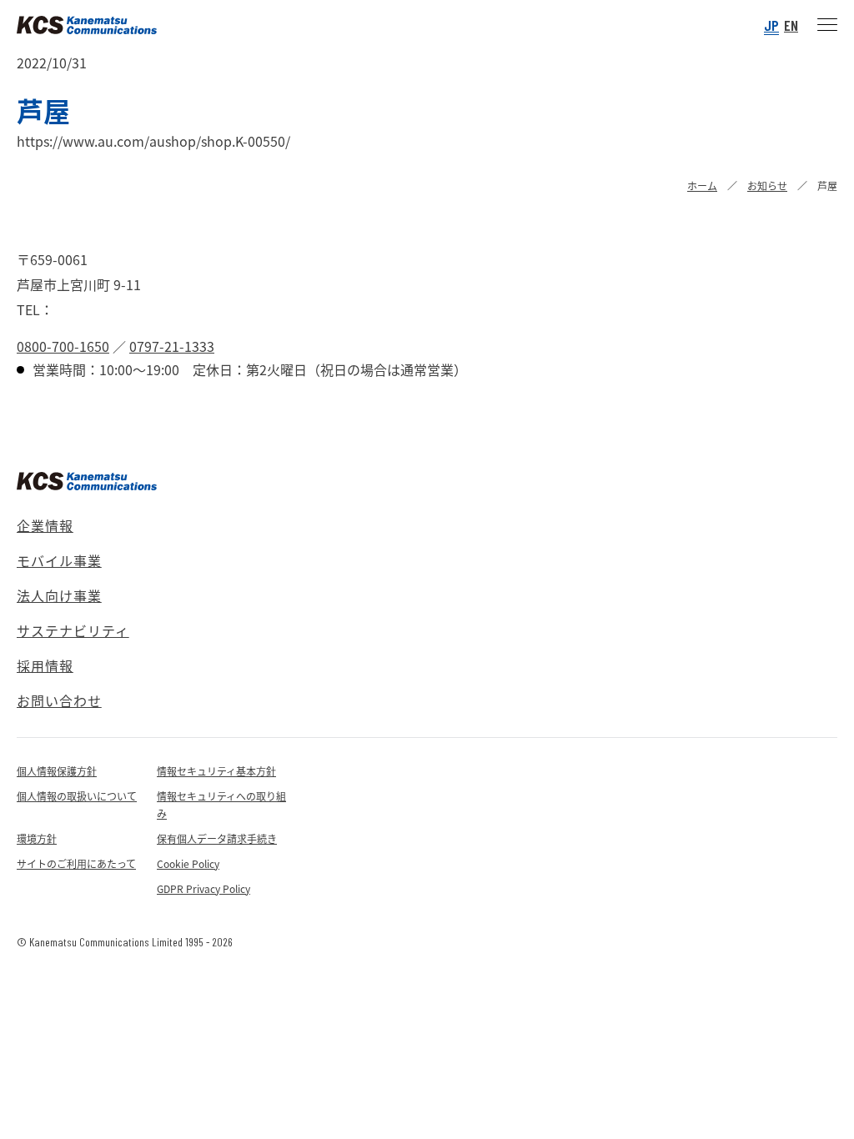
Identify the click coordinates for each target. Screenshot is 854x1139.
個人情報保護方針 (57, 771)
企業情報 (45, 525)
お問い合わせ (59, 700)
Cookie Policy (188, 863)
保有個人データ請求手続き (217, 838)
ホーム (702, 185)
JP (771, 25)
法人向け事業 (59, 595)
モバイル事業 (59, 560)
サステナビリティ (73, 630)
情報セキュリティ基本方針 (216, 771)
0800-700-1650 (63, 346)
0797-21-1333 (171, 346)
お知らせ (767, 185)
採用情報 (45, 665)
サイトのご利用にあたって (76, 863)
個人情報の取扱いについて (77, 796)
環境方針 (37, 838)
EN (791, 25)
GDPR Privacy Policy (203, 888)
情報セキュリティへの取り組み (221, 804)
